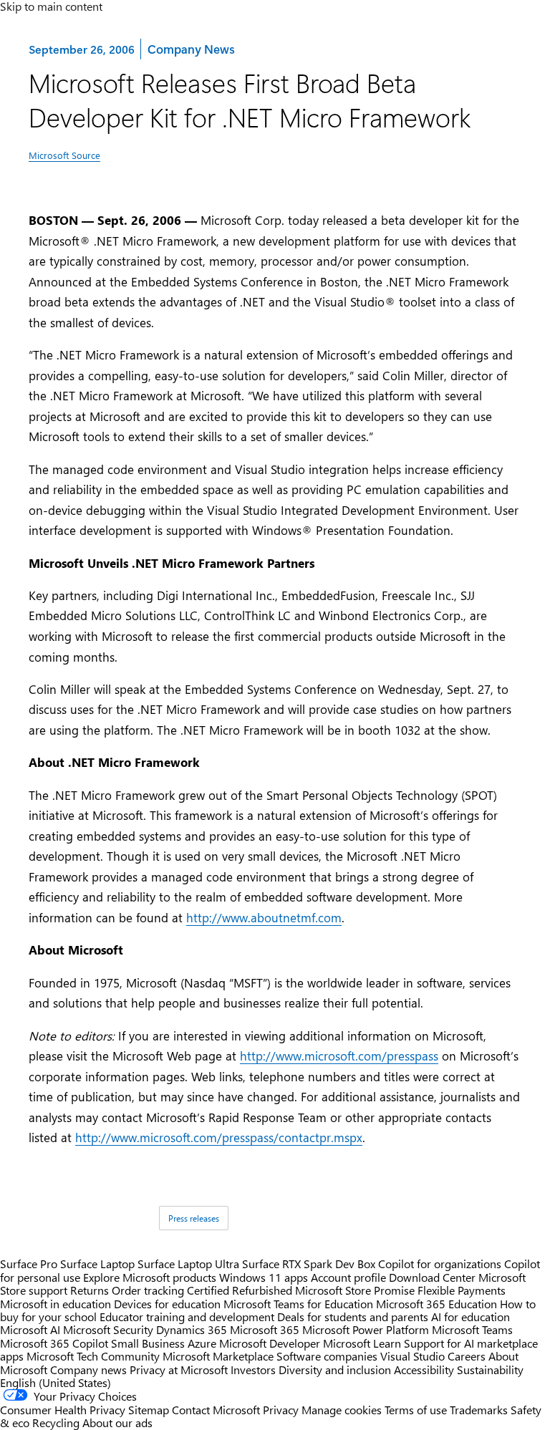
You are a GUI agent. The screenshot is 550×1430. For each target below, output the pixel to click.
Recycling (55, 1422)
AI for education (470, 1316)
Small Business (148, 1343)
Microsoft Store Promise (355, 1290)
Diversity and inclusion (335, 1369)
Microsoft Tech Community (93, 1355)
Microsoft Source (64, 155)
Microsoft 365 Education (436, 1303)
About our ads (117, 1422)
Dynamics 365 (191, 1329)
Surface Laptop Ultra (188, 1263)
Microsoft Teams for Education (298, 1303)
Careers (467, 1355)
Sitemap (148, 1409)
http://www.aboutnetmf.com (264, 917)
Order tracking (148, 1290)
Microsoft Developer (269, 1343)
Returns (89, 1290)
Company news (88, 1369)
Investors (253, 1369)
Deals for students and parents (352, 1316)
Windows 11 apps (263, 1277)
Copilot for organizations (439, 1263)
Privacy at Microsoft (179, 1369)
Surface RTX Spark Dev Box (308, 1263)
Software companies (326, 1355)
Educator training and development (187, 1316)
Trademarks (479, 1409)
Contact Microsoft (216, 1409)
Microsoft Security (108, 1329)
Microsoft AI (30, 1329)
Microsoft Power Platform (365, 1329)
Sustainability (490, 1369)
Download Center (432, 1277)
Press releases (193, 1218)
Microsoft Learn (362, 1343)
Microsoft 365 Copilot (54, 1343)
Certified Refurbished (239, 1290)
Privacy (282, 1409)
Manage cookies (341, 1409)
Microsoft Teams (472, 1329)
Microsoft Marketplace (218, 1355)
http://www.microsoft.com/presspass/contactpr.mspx (218, 1137)
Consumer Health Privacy (62, 1409)
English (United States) (55, 1382)
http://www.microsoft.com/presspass (339, 1055)
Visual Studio (412, 1355)
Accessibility (424, 1369)
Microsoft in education (55, 1303)
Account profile (348, 1277)
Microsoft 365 (264, 1329)
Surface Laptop (97, 1263)
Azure (202, 1343)
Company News (190, 48)
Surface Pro (28, 1263)
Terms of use (416, 1409)
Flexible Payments (462, 1290)
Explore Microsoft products (149, 1277)
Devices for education (167, 1303)
